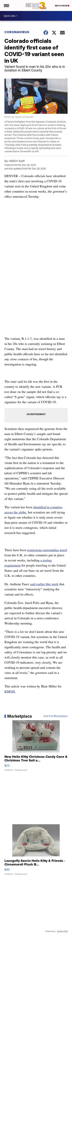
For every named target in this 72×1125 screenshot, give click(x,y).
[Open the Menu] (6, 5)
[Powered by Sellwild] (62, 931)
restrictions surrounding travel (47, 550)
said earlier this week (44, 584)
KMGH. (10, 691)
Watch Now (61, 6)
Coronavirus (16, 32)
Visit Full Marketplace (55, 716)
